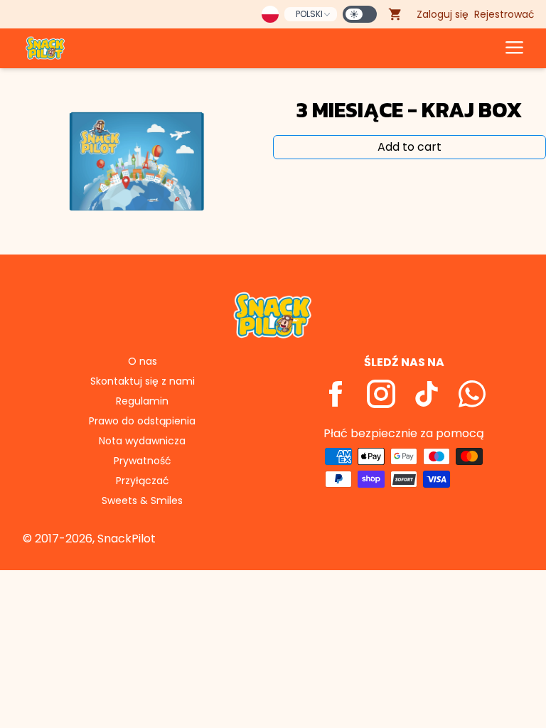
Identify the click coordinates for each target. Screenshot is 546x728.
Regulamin (142, 401)
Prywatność (142, 461)
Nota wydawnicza (142, 441)
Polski (309, 14)
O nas (142, 361)
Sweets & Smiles (142, 500)
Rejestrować (504, 14)
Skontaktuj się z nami (142, 381)
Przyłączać (142, 480)
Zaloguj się (443, 14)
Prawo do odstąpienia (142, 421)
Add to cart (409, 147)
